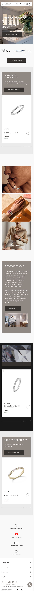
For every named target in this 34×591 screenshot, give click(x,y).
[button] (2, 4)
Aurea (6, 128)
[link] (16, 110)
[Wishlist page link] (17, 4)
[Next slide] (29, 145)
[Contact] (24, 4)
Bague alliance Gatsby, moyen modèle (12, 404)
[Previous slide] (24, 145)
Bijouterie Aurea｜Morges (14, 582)
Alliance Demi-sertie (11, 131)
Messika (7, 401)
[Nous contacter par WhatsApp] (29, 584)
